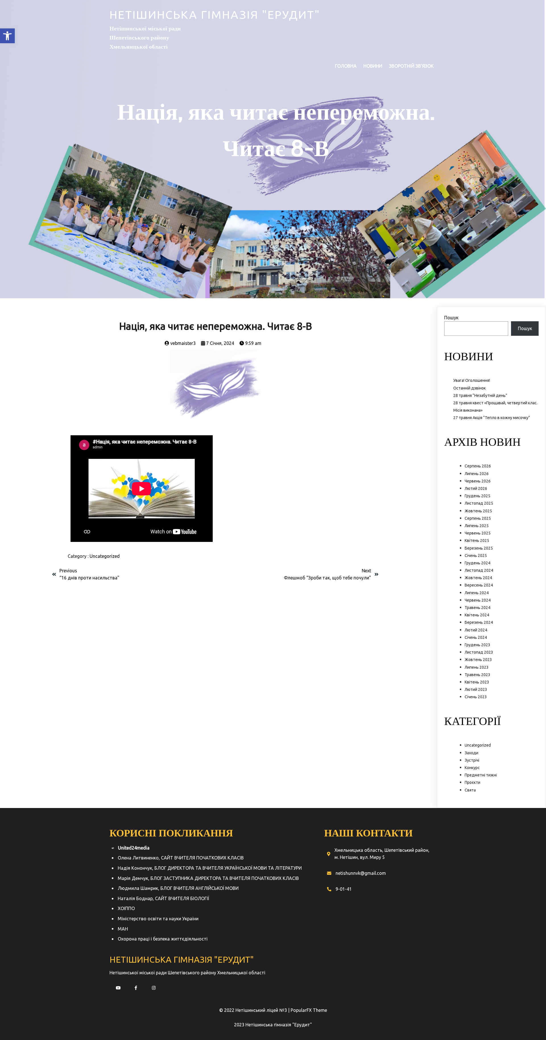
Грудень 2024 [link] (477, 563)
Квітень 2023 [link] (477, 682)
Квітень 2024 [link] (477, 615)
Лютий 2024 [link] (476, 630)
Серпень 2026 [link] (478, 466)
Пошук (451, 317)
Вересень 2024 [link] (479, 585)
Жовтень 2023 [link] (478, 659)
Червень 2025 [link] (478, 533)
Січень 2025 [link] (476, 555)
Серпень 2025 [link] (478, 518)
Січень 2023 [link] (476, 697)
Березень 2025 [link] (479, 548)
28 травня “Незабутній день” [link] (480, 395)
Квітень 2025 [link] (477, 540)
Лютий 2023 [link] (476, 689)
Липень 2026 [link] (477, 473)
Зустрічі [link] (472, 760)
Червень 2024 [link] (478, 600)
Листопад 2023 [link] (479, 652)
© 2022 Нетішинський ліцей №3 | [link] (255, 1010)
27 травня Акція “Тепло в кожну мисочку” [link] (491, 417)
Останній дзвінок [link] (469, 388)
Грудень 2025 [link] (477, 496)
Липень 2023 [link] (477, 667)
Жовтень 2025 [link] (478, 511)
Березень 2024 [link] (479, 622)
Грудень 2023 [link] (477, 645)
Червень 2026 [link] (478, 481)
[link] (7, 35)
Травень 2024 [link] (477, 607)
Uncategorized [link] (105, 556)
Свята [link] (470, 790)
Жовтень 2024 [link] (478, 577)
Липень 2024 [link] (477, 593)
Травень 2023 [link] (477, 674)
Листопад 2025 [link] (479, 503)
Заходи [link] (471, 753)
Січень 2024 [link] (476, 637)
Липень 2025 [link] (477, 525)
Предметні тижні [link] (481, 775)
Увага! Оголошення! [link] (471, 380)
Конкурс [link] (472, 767)
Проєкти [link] (472, 782)
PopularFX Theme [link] (309, 1010)
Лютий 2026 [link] (476, 488)
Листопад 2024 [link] (479, 570)
